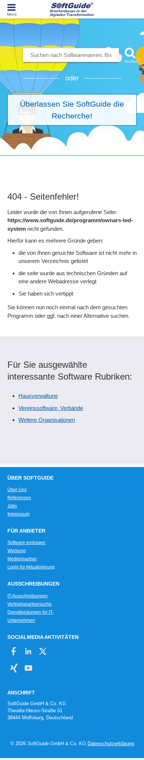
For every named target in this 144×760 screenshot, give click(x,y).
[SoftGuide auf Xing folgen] (13, 667)
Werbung (16, 550)
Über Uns (17, 489)
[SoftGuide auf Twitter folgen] (42, 651)
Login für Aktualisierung (31, 567)
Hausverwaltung (38, 396)
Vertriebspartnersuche (29, 604)
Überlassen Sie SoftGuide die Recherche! (72, 110)
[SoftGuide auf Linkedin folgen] (28, 651)
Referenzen (19, 497)
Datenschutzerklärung (111, 743)
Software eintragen (26, 542)
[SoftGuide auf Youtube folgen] (28, 667)
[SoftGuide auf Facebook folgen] (13, 651)
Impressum (18, 514)
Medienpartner (22, 558)
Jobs (12, 506)
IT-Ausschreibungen (27, 596)
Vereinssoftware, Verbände (50, 408)
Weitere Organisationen (46, 420)
